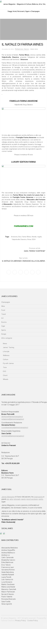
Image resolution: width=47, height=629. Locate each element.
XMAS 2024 (34, 49)
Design (3, 334)
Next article (23, 259)
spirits (40, 499)
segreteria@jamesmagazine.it (12, 436)
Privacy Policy (20, 621)
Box (19, 237)
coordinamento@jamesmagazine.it (14, 427)
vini (8, 499)
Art (2, 318)
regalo (39, 237)
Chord (5, 375)
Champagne (5, 302)
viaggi (23, 499)
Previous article (34, 249)
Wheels (5, 379)
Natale (34, 237)
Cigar (3, 326)
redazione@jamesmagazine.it (12, 419)
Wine (3, 306)
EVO (4, 371)
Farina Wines (26, 237)
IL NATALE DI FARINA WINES (22, 44)
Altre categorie (6, 338)
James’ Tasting (8, 347)
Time (5, 367)
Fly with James (8, 363)
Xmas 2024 (31, 239)
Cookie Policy (32, 621)
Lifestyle (6, 351)
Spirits (3, 330)
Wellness (6, 355)
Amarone (14, 237)
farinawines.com (23, 226)
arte (11, 499)
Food (3, 310)
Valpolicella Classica (19, 239)
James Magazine (8, 497)
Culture (5, 359)
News (5, 344)
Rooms (4, 322)
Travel (3, 314)
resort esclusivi (32, 499)
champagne (38, 497)
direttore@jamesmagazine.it (12, 417)
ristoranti (17, 499)
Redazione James (22, 49)
